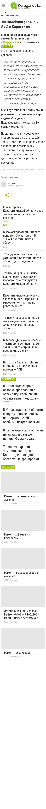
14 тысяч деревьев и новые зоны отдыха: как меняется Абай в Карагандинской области (21, 323)
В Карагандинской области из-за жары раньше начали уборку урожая (23, 434)
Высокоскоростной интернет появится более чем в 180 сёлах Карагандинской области (21, 237)
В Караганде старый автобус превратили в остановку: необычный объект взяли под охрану (21, 392)
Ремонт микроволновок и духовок (21, 498)
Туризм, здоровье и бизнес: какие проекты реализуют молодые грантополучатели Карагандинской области (21, 278)
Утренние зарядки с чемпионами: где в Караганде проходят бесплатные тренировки (21, 453)
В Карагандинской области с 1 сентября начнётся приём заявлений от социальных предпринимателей (22, 345)
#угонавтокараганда (9, 177)
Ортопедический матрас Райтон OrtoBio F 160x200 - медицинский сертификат (21, 614)
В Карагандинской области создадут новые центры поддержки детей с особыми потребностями (23, 416)
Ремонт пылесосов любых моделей (21, 574)
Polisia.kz (7, 46)
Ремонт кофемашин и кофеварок (18, 536)
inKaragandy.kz (10, 42)
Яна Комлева (12, 183)
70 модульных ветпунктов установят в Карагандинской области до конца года (22, 258)
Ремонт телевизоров (17, 652)
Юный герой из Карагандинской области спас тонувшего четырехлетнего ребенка (23, 212)
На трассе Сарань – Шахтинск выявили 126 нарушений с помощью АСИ (22, 366)
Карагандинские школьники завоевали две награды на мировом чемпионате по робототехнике (22, 301)
